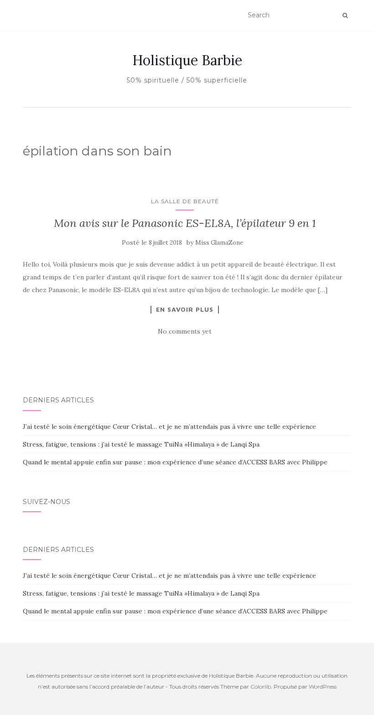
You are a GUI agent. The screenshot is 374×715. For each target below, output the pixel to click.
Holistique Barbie (187, 60)
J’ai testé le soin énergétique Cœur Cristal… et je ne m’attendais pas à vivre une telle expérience (169, 426)
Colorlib (260, 686)
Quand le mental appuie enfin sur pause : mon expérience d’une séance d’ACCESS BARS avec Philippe (175, 462)
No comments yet (185, 331)
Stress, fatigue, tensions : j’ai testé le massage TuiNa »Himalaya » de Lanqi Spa (141, 444)
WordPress (323, 686)
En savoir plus (184, 309)
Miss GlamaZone (219, 243)
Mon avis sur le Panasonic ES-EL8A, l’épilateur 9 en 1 (185, 223)
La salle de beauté (185, 201)
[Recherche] (345, 15)
